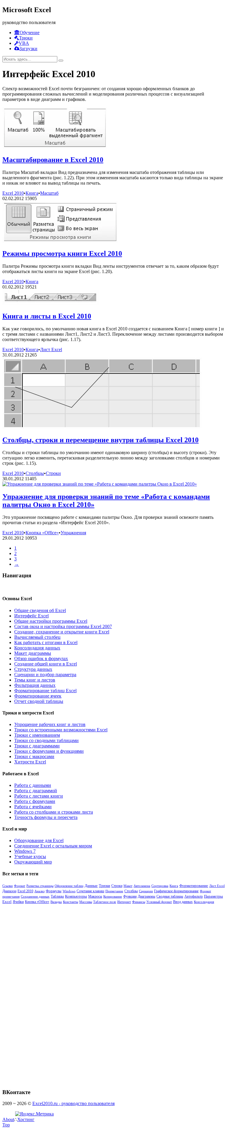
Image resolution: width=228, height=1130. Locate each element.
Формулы (53, 891)
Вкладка (56, 902)
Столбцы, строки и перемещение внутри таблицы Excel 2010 (100, 440)
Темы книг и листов (34, 679)
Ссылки (7, 885)
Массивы (85, 902)
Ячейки (18, 902)
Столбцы (35, 473)
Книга (32, 193)
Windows (69, 891)
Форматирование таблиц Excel (45, 690)
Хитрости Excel (30, 761)
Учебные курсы (30, 856)
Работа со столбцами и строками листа (53, 811)
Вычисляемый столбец (37, 637)
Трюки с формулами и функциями (49, 751)
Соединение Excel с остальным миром (53, 845)
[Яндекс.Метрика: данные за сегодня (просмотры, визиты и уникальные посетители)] (34, 1114)
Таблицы (57, 896)
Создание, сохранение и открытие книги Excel (61, 631)
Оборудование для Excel (39, 840)
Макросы (95, 896)
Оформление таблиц (69, 885)
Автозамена (142, 885)
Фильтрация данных (35, 685)
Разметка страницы (39, 885)
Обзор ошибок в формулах (41, 658)
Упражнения (73, 532)
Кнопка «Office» (42, 532)
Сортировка (159, 885)
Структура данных (33, 669)
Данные (91, 886)
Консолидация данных (37, 647)
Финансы (138, 902)
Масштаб (49, 193)
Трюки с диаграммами (37, 745)
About (8, 1119)
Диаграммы (146, 896)
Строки (53, 473)
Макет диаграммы (32, 653)
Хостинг (25, 1119)
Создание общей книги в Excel (45, 663)
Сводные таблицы (169, 896)
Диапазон (9, 891)
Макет (128, 885)
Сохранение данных (35, 896)
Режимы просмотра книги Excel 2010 (62, 253)
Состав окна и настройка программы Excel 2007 (63, 626)
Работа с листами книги (38, 795)
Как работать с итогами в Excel (45, 642)
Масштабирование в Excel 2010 (52, 160)
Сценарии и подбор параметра (45, 674)
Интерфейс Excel (31, 615)
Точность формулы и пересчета (45, 817)
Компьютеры (76, 896)
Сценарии (146, 891)
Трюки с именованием (37, 735)
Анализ (39, 891)
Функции (130, 896)
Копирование (112, 896)
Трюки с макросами (34, 756)
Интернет (124, 902)
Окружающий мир (33, 861)
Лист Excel (51, 349)
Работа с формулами (34, 801)
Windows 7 (25, 851)
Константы (70, 902)
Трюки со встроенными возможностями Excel (60, 729)
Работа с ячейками (33, 806)
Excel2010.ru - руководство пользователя (73, 1103)
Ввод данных (183, 902)
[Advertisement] (46, 993)
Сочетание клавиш (90, 891)
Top (6, 1124)
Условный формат (159, 902)
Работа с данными (32, 785)
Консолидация (204, 902)
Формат (19, 885)
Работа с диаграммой (35, 790)
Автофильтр (193, 896)
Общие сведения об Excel (40, 610)
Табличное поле (104, 902)
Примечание (114, 891)
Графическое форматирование (176, 891)
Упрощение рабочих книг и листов (50, 724)
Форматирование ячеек (37, 695)
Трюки (104, 886)
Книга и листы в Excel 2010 (46, 316)
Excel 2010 (13, 193)
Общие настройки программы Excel (50, 621)
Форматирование (193, 886)
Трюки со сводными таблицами (46, 740)
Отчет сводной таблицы (38, 701)
